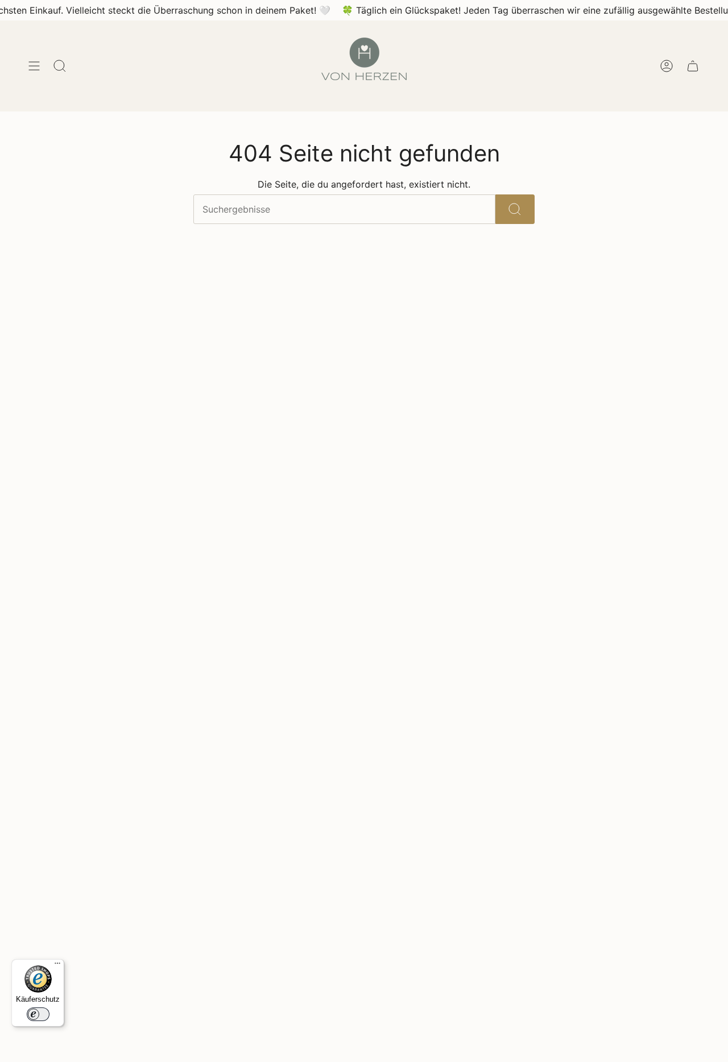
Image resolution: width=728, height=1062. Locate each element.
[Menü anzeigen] (34, 66)
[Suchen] (515, 209)
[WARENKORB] (693, 66)
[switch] (38, 1014)
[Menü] (57, 966)
